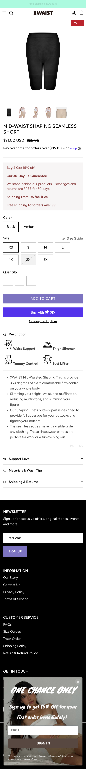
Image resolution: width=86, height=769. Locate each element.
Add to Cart (43, 298)
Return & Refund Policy (20, 653)
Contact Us (11, 585)
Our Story (10, 578)
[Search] (13, 13)
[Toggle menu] (4, 13)
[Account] (72, 13)
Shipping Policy (14, 646)
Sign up (15, 551)
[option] (43, 61)
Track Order (12, 639)
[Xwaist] (43, 13)
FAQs (7, 624)
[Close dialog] (78, 682)
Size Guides (12, 631)
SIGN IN (43, 743)
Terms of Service (15, 599)
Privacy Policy (13, 592)
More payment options (43, 321)
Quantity (10, 272)
